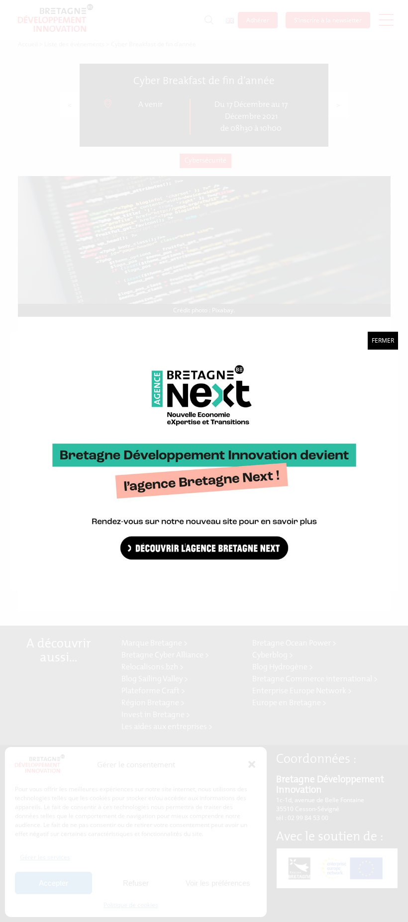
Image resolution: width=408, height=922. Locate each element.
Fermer (383, 340)
